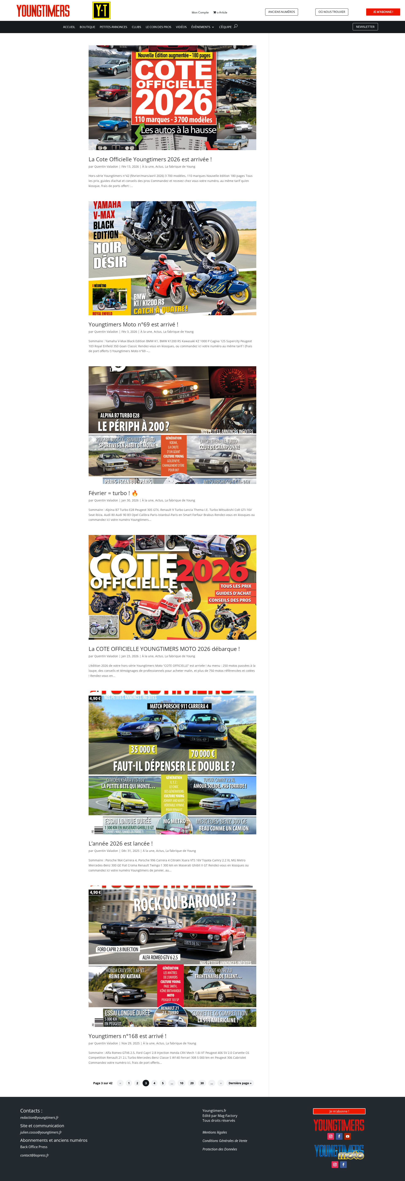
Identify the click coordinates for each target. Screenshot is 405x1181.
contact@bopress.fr (34, 1155)
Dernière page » (240, 1083)
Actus (159, 166)
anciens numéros (281, 12)
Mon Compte (200, 12)
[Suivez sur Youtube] (347, 1136)
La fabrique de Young (180, 166)
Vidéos (181, 27)
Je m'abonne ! (339, 1111)
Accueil (69, 27)
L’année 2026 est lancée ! (121, 843)
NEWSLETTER (365, 27)
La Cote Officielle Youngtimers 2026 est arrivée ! (150, 159)
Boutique (87, 27)
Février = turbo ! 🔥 (113, 493)
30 (202, 1083)
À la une (148, 166)
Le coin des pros (158, 27)
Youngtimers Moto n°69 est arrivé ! (133, 324)
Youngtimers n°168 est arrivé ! (127, 1036)
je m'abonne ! (383, 12)
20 (192, 1083)
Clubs (136, 27)
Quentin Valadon (106, 166)
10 (181, 1083)
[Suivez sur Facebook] (339, 1136)
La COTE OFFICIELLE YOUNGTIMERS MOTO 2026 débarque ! (164, 649)
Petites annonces (113, 27)
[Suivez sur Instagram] (330, 1136)
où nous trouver (332, 12)
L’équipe (225, 27)
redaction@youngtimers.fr (39, 1117)
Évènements (200, 27)
